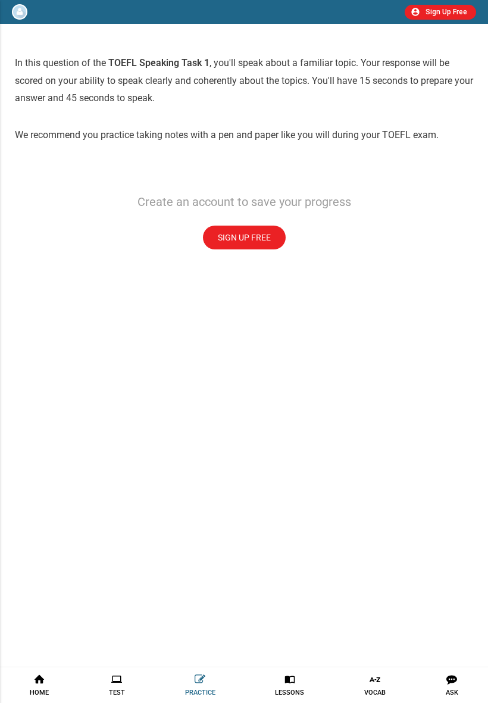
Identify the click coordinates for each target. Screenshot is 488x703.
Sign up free (244, 237)
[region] (244, 339)
